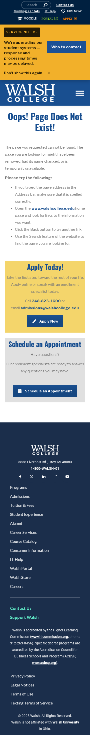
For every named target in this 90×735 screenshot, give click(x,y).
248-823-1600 (47, 301)
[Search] (46, 5)
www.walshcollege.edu (53, 208)
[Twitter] (31, 477)
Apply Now (48, 321)
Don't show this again (23, 73)
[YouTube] (66, 477)
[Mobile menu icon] (80, 93)
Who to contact (66, 47)
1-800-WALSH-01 (45, 468)
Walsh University (65, 722)
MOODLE (30, 18)
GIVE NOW (74, 11)
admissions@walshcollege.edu (49, 308)
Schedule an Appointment (48, 391)
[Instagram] (55, 477)
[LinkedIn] (43, 477)
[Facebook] (19, 477)
